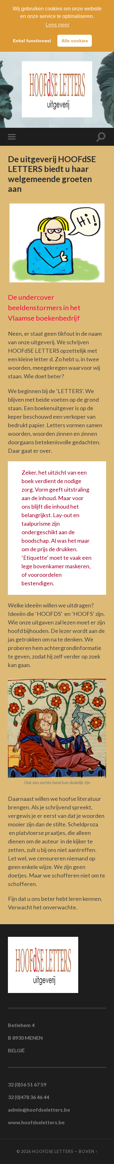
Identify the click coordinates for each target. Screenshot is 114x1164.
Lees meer (57, 24)
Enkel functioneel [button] (32, 40)
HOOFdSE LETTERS (52, 1151)
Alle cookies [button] (74, 40)
